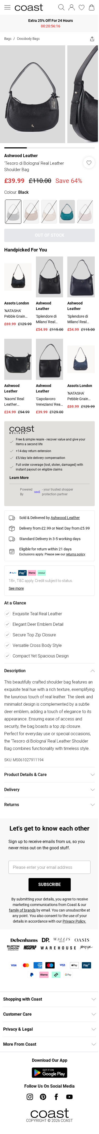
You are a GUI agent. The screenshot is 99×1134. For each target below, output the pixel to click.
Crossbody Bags (28, 39)
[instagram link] (30, 1097)
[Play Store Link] (49, 1072)
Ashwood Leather (21, 155)
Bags (7, 39)
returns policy (75, 554)
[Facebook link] (56, 1097)
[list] (49, 96)
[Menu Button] (7, 7)
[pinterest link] (43, 1097)
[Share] (92, 38)
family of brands (22, 910)
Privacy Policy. (74, 921)
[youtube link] (69, 1097)
